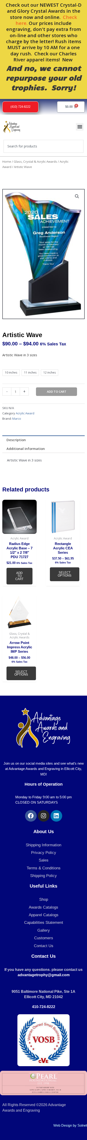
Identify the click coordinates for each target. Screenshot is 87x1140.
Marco (16, 418)
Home (6, 161)
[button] (80, 127)
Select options (64, 574)
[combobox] (43, 146)
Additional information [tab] (25, 448)
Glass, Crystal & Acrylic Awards (35, 161)
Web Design (62, 1125)
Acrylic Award (25, 413)
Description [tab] (16, 439)
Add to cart (56, 391)
